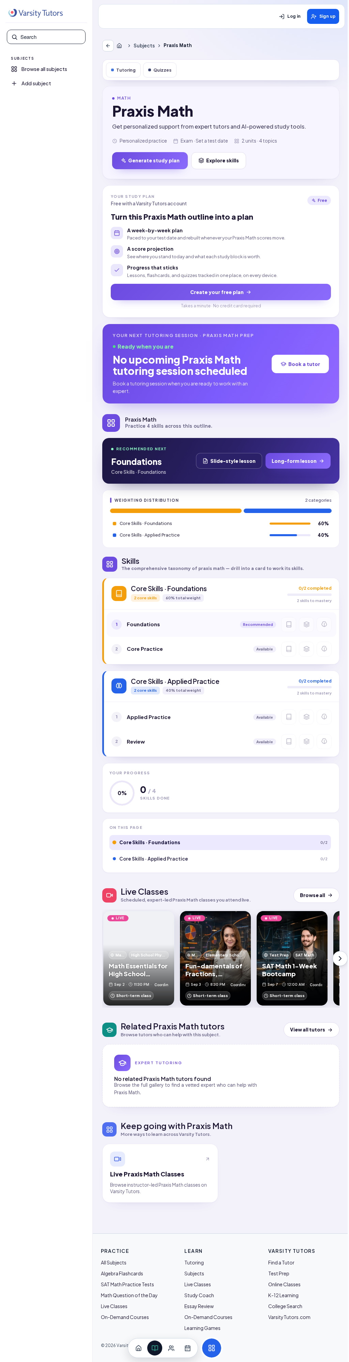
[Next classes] (340, 958)
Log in (294, 16)
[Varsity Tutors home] (35, 13)
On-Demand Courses (125, 1317)
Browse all (312, 895)
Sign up (327, 16)
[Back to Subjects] (108, 45)
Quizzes (162, 70)
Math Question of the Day (129, 1295)
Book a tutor (304, 364)
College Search (285, 1306)
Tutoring (126, 70)
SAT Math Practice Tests (127, 1284)
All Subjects (113, 1262)
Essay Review (199, 1306)
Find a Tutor (281, 1262)
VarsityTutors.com (289, 1317)
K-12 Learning (283, 1295)
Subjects (144, 45)
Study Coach (199, 1295)
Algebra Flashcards (122, 1273)
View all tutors (307, 1030)
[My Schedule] (187, 1348)
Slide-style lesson (233, 461)
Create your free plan (217, 292)
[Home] (121, 45)
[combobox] (50, 36)
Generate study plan (154, 160)
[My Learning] (154, 1348)
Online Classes (284, 1284)
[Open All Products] (211, 1348)
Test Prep (278, 1273)
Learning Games (202, 1328)
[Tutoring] (171, 1348)
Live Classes (114, 1306)
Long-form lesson (294, 461)
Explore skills (222, 160)
